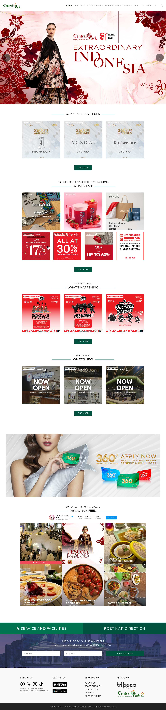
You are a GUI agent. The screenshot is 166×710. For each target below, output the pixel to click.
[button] (81, 6)
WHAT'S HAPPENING (31, 296)
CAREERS (89, 693)
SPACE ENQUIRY (93, 686)
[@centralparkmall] (52, 517)
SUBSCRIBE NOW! (125, 653)
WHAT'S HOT (28, 195)
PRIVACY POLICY (93, 696)
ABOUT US (90, 683)
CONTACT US (91, 689)
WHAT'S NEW (29, 368)
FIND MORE (83, 168)
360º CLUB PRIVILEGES (32, 123)
